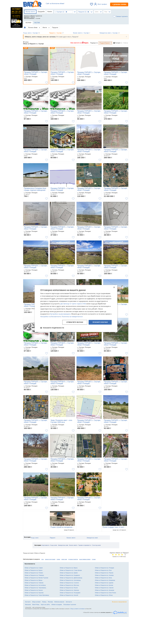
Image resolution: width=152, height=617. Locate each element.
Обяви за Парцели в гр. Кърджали (70, 575)
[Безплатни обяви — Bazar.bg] (32, 4)
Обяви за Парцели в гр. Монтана (69, 585)
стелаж (94, 559)
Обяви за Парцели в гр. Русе (103, 570)
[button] (52, 328)
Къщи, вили (34, 538)
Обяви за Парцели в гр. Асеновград (70, 580)
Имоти (45, 27)
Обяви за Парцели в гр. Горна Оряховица (37, 595)
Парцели (55, 27)
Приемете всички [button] (100, 322)
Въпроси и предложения (119, 602)
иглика (58, 559)
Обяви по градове (56, 604)
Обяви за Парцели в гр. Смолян (104, 587)
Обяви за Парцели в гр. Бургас (33, 570)
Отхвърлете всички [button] (74, 322)
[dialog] (76, 308)
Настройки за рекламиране (60, 314)
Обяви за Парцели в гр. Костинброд (35, 585)
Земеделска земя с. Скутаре (109, 33)
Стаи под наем (96, 545)
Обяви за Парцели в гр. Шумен (69, 573)
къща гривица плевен (84, 559)
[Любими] (91, 4)
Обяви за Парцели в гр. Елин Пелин (105, 592)
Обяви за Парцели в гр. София (34, 568)
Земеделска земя (92, 538)
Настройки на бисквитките (50, 316)
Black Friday (35, 604)
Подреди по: (94, 43)
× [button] (114, 287)
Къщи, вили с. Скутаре (31, 33)
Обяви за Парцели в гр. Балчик (104, 585)
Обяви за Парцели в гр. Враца (33, 580)
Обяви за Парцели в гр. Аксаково (104, 590)
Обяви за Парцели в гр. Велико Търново (36, 578)
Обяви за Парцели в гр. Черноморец (35, 587)
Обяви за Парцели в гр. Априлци (69, 590)
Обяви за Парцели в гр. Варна (68, 568)
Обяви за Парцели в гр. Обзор (104, 595)
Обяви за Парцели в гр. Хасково (104, 575)
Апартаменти (45, 545)
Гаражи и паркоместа (84, 545)
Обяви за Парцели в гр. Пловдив (104, 568)
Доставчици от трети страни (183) (73, 304)
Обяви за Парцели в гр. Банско (34, 590)
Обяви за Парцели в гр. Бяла (103, 578)
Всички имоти (30, 11)
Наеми (49, 11)
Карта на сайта (45, 604)
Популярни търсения (69, 604)
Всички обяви (33, 27)
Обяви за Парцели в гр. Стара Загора (71, 570)
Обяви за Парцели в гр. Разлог (69, 587)
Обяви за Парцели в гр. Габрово (34, 583)
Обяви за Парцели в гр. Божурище (105, 580)
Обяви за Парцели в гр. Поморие (34, 575)
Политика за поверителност (72, 316)
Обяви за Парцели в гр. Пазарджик (70, 592)
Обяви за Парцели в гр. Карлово (34, 592)
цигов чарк (64, 559)
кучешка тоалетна (73, 559)
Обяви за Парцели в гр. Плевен (34, 573)
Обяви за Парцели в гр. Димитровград (71, 578)
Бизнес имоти (71, 538)
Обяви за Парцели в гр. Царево (104, 583)
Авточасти (69, 602)
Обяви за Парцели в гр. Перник (104, 573)
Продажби (41, 11)
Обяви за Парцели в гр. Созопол (69, 583)
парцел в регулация (50, 559)
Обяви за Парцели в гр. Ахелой (69, 595)
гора (42, 559)
